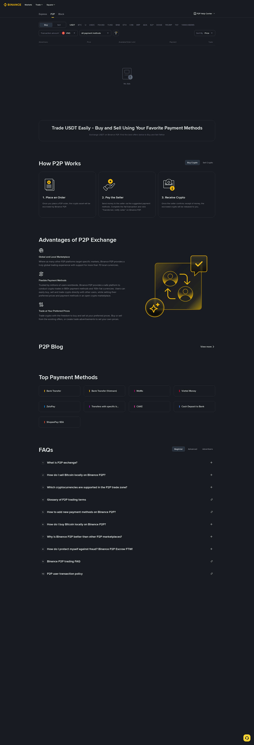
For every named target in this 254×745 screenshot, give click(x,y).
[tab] (43, 14)
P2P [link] (53, 14)
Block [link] (61, 14)
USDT (72, 25)
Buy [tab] (46, 25)
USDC (92, 25)
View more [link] (206, 346)
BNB (118, 25)
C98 (131, 25)
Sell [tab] (59, 25)
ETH (125, 25)
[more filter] (116, 33)
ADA (145, 25)
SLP (151, 25)
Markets (28, 4)
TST (176, 25)
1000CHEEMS (187, 25)
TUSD (110, 25)
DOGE (159, 25)
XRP (138, 25)
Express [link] (43, 14)
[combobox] (69, 33)
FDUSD (101, 25)
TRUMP (168, 25)
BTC (80, 25)
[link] (59, 391)
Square (50, 4)
